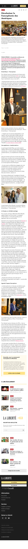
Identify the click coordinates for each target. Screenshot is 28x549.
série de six (19, 295)
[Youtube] (8, 519)
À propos (3, 499)
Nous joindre (4, 495)
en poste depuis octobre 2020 (13, 142)
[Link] (26, 10)
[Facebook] (2, 519)
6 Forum (23, 86)
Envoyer (22, 430)
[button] (2, 6)
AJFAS (3, 223)
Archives (3, 510)
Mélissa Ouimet (19, 340)
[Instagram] (5, 519)
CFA (17, 76)
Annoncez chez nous (5, 497)
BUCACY (23, 220)
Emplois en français (5, 508)
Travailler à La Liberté (5, 506)
